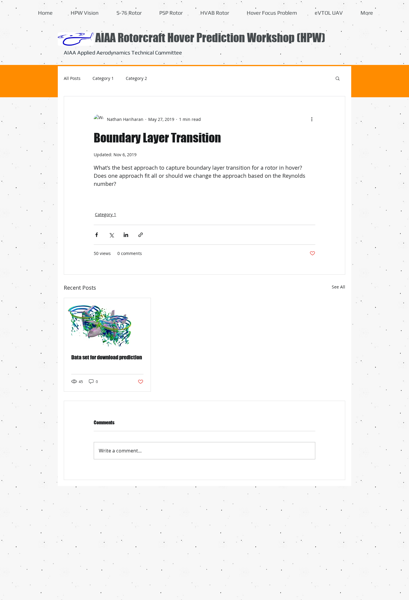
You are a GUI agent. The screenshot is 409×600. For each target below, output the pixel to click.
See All (338, 287)
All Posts (72, 78)
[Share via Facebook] (96, 235)
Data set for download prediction (106, 357)
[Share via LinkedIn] (126, 235)
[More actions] (311, 119)
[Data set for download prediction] (107, 322)
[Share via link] (140, 235)
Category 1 (103, 78)
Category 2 (136, 78)
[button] (337, 78)
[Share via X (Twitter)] (111, 235)
